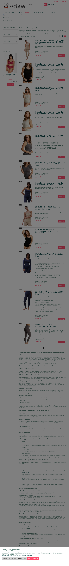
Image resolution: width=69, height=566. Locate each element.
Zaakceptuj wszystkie (33, 558)
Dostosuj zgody (22, 558)
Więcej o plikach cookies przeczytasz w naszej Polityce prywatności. (17, 555)
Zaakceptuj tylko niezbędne (9, 558)
